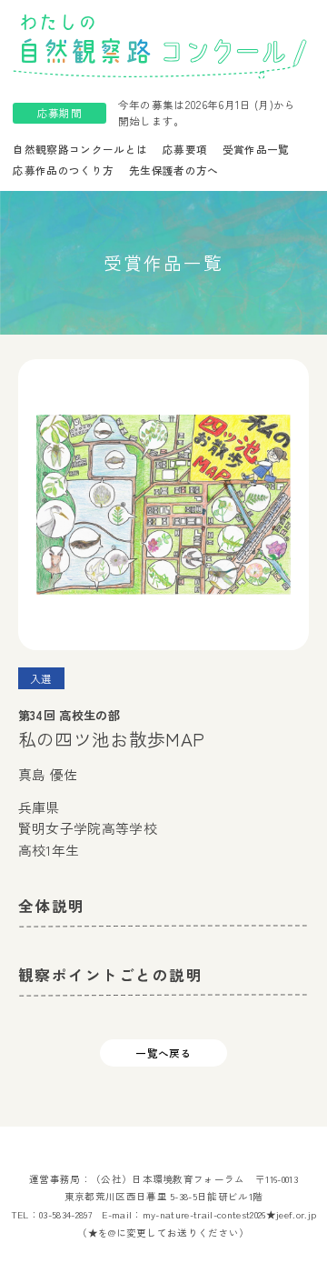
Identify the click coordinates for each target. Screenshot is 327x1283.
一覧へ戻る (163, 1053)
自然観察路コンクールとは (80, 149)
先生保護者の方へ (174, 170)
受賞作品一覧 (256, 149)
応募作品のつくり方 (63, 170)
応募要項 (185, 149)
